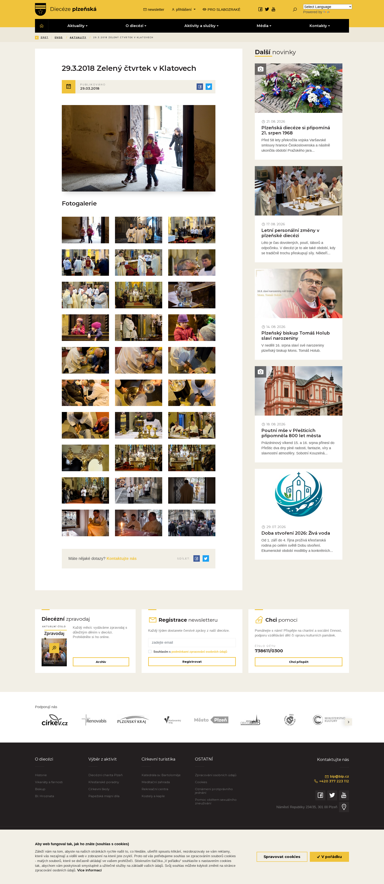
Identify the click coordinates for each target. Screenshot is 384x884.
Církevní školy (98, 789)
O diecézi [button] (134, 25)
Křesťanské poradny (103, 782)
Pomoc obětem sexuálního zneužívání (216, 801)
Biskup (40, 789)
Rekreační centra (155, 789)
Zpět (44, 37)
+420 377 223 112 (333, 781)
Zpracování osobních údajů (215, 775)
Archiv (101, 662)
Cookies (201, 782)
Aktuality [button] (76, 25)
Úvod (59, 37)
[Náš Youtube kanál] (273, 9)
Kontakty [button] (318, 25)
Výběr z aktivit (102, 759)
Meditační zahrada (156, 782)
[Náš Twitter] (267, 9)
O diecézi (44, 759)
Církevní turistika (158, 759)
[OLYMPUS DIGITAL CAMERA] (85, 230)
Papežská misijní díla (103, 796)
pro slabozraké (223, 9)
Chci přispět (298, 662)
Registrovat (192, 662)
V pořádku (331, 856)
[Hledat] (294, 9)
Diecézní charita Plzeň (105, 775)
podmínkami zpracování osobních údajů (199, 651)
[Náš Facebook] (260, 9)
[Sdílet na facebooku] (200, 86)
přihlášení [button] (184, 9)
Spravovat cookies (282, 856)
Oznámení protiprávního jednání (214, 791)
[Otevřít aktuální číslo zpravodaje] (54, 648)
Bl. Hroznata (44, 796)
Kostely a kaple (153, 796)
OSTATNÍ (204, 759)
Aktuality (78, 37)
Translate (338, 12)
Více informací (89, 870)
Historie (41, 775)
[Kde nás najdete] (344, 807)
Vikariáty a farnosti (49, 782)
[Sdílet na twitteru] (209, 86)
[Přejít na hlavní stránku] (65, 9)
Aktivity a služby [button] (200, 25)
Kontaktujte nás (121, 558)
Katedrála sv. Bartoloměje (161, 775)
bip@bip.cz (339, 776)
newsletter (155, 9)
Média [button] (262, 25)
